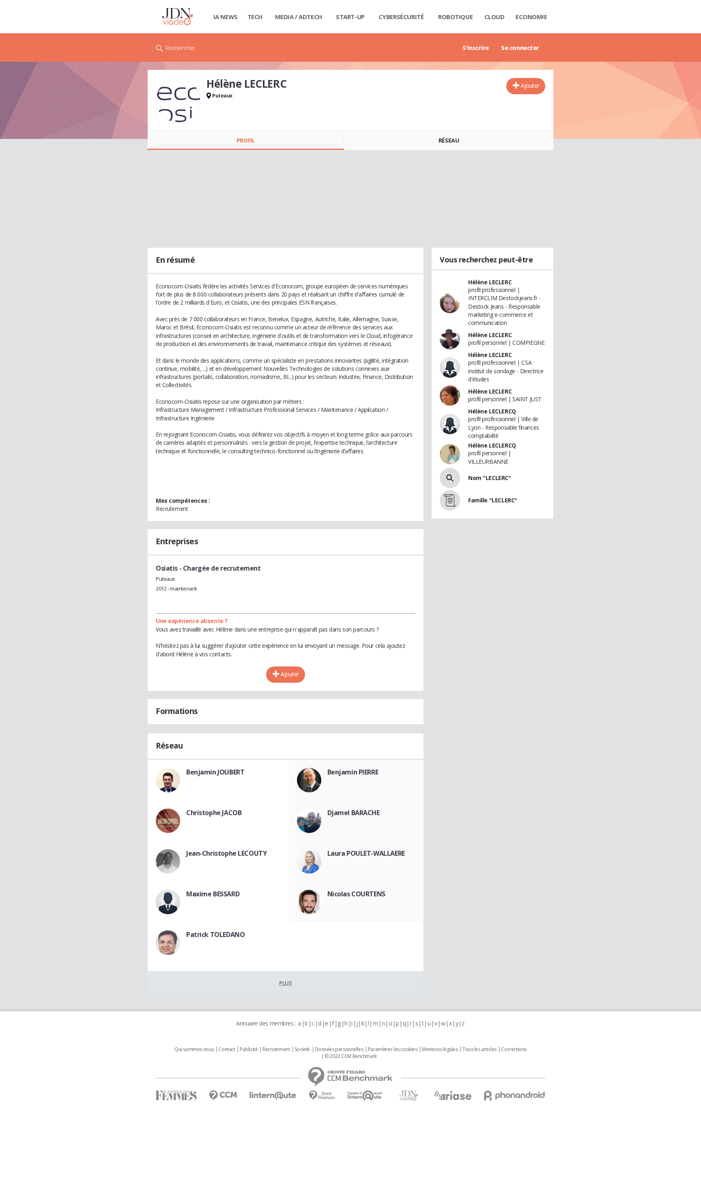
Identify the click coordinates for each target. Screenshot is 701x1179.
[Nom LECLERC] (450, 478)
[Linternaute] (273, 1095)
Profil (246, 140)
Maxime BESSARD (212, 893)
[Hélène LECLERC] (178, 100)
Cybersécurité (401, 17)
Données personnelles (339, 1049)
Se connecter (520, 47)
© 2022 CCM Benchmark (351, 1056)
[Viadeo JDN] (408, 1095)
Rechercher (180, 47)
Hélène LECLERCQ (492, 411)
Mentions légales (440, 1049)
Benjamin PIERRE (352, 772)
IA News (225, 17)
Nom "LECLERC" (489, 478)
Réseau (449, 140)
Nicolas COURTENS (356, 893)
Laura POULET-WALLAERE (366, 853)
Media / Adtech (298, 17)
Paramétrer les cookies (392, 1049)
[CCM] (223, 1095)
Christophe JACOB (213, 812)
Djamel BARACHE (353, 812)
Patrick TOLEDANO (215, 934)
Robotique (455, 17)
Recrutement (276, 1049)
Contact (226, 1049)
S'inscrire (475, 47)
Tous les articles (479, 1049)
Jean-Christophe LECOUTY (226, 853)
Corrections (513, 1049)
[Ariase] (452, 1095)
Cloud (494, 17)
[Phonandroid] (514, 1095)
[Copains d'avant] (365, 1095)
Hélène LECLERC (490, 282)
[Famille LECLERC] (450, 500)
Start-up (350, 17)
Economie (531, 17)
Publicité (249, 1049)
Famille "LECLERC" (492, 500)
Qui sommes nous (194, 1049)
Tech (254, 17)
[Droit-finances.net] (322, 1095)
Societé (302, 1049)
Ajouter (530, 85)
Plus (285, 982)
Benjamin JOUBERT (215, 772)
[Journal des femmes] (176, 1095)
